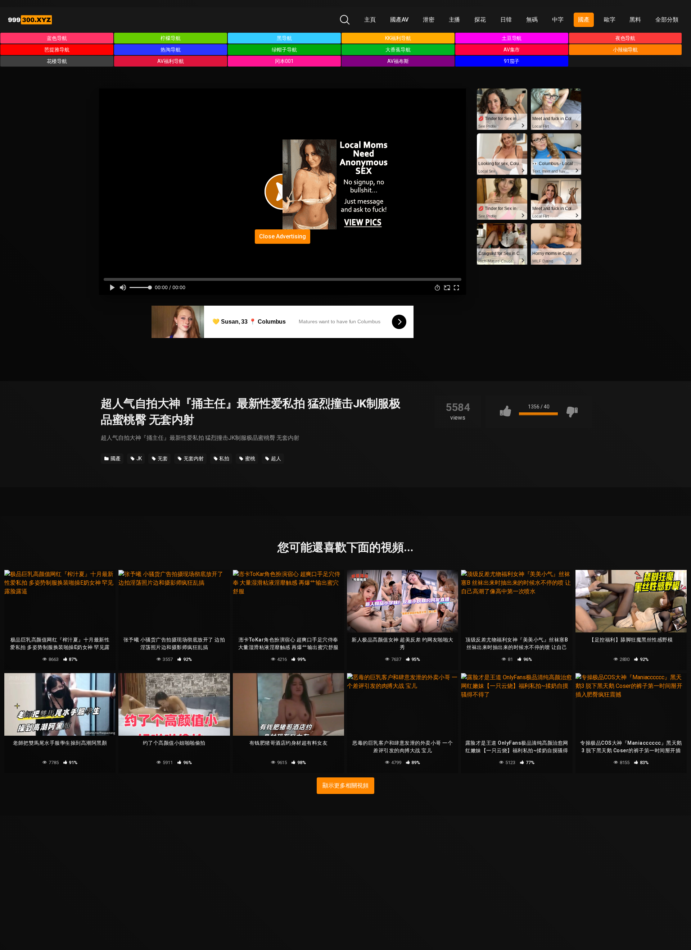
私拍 (224, 458)
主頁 (370, 19)
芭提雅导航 (56, 49)
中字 (558, 19)
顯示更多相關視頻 (345, 785)
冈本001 (284, 61)
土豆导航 (512, 38)
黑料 (635, 19)
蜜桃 (249, 458)
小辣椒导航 (625, 49)
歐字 (609, 19)
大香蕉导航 (398, 49)
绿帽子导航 (284, 49)
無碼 (532, 19)
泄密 (428, 19)
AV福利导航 (170, 61)
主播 (454, 19)
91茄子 (512, 61)
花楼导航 (57, 61)
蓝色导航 (57, 38)
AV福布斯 (398, 61)
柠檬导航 (171, 38)
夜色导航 (625, 38)
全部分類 (666, 19)
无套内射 (193, 458)
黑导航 (284, 38)
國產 (584, 19)
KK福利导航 (398, 38)
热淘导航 (171, 49)
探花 (480, 19)
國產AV (399, 19)
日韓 (506, 19)
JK (138, 458)
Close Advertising (282, 236)
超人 (275, 458)
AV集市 (511, 49)
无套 (162, 458)
